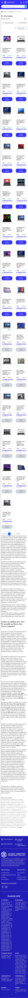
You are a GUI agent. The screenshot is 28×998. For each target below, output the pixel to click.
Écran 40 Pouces (19, 966)
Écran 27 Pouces (19, 962)
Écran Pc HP (23, 967)
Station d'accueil (4, 918)
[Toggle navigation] (2, 2)
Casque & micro (22, 980)
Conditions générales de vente (8, 875)
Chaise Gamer (23, 989)
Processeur (3, 979)
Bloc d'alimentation (8, 980)
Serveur (9, 958)
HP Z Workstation (5, 955)
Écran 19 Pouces (22, 956)
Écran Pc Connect (22, 973)
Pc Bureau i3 (22, 906)
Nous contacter (5, 879)
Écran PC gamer (18, 955)
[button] (25, 18)
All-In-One (18, 903)
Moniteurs (17, 989)
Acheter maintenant (7, 63)
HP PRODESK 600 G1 (19, 909)
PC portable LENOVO (8, 906)
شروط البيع (3, 877)
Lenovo (8, 989)
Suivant (18, 533)
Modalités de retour (22, 879)
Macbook (8, 917)
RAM (8, 979)
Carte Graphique (4, 978)
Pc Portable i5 (7, 924)
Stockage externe (19, 982)
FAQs (18, 875)
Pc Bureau (24, 902)
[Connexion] (23, 2)
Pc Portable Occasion (8, 22)
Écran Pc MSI (18, 971)
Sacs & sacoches (6, 910)
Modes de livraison (22, 877)
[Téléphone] (21, 2)
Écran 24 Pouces (22, 960)
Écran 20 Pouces (19, 958)
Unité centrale (18, 902)
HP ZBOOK (4, 907)
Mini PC (22, 903)
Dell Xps (7, 933)
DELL (2, 989)
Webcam (17, 983)
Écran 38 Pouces (22, 965)
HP (5, 989)
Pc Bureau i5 (23, 907)
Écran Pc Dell (18, 969)
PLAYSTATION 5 (19, 991)
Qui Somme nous (5, 872)
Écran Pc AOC (22, 970)
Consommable (18, 978)
